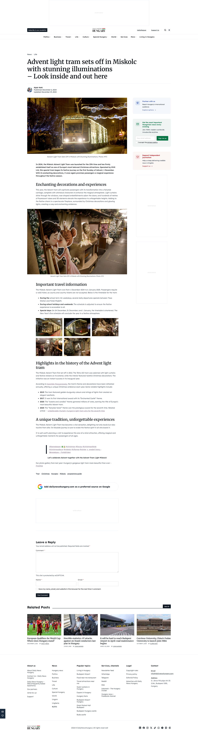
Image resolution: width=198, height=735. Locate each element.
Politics (46, 37)
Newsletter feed (107, 670)
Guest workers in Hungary (83, 688)
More (133, 37)
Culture (86, 37)
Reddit (104, 681)
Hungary (54, 474)
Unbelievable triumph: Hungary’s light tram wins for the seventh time (76, 411)
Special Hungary (100, 37)
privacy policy (152, 142)
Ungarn (55, 699)
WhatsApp (105, 674)
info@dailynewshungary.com (162, 673)
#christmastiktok (89, 446)
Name (39, 580)
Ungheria (55, 703)
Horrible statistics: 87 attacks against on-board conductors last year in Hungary (80, 641)
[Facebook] (144, 728)
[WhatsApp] (159, 728)
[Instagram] (147, 728)
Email (81, 580)
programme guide (74, 474)
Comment (40, 550)
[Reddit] (166, 728)
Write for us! (32, 693)
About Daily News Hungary (34, 671)
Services (124, 37)
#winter (83, 449)
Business (57, 37)
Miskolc (63, 474)
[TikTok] (155, 728)
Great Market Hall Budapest (84, 706)
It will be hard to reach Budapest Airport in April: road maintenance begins (117, 641)
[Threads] (170, 728)
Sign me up (162, 138)
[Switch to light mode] (169, 30)
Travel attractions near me (85, 682)
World (113, 37)
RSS (103, 685)
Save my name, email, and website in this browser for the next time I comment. (70, 589)
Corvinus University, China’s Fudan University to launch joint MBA (154, 639)
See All (166, 606)
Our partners (32, 689)
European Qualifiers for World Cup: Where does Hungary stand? (44, 639)
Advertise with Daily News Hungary (134, 682)
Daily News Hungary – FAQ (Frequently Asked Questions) (36, 684)
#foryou (79, 446)
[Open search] (165, 30)
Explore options (148, 110)
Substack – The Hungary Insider (110, 690)
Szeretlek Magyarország (57, 384)
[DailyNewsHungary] (99, 30)
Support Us (155, 30)
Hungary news (57, 670)
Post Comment (42, 595)
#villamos (76, 449)
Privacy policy (131, 674)
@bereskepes (55, 446)
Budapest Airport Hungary (83, 701)
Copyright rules (132, 670)
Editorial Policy (132, 678)
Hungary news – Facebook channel (108, 695)
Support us (146, 166)
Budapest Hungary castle (86, 711)
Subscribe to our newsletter (37, 30)
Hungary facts (82, 696)
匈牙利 (54, 707)
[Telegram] (162, 728)
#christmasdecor (56, 449)
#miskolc (67, 449)
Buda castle (81, 715)
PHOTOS (39, 466)
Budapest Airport (83, 674)
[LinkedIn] (140, 728)
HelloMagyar (141, 30)
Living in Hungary (147, 37)
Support (30, 696)
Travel (68, 37)
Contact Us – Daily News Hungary (36, 677)
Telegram (105, 678)
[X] (151, 728)
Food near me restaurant (86, 678)
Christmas (46, 474)
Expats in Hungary (84, 692)
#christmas (70, 446)
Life (76, 37)
